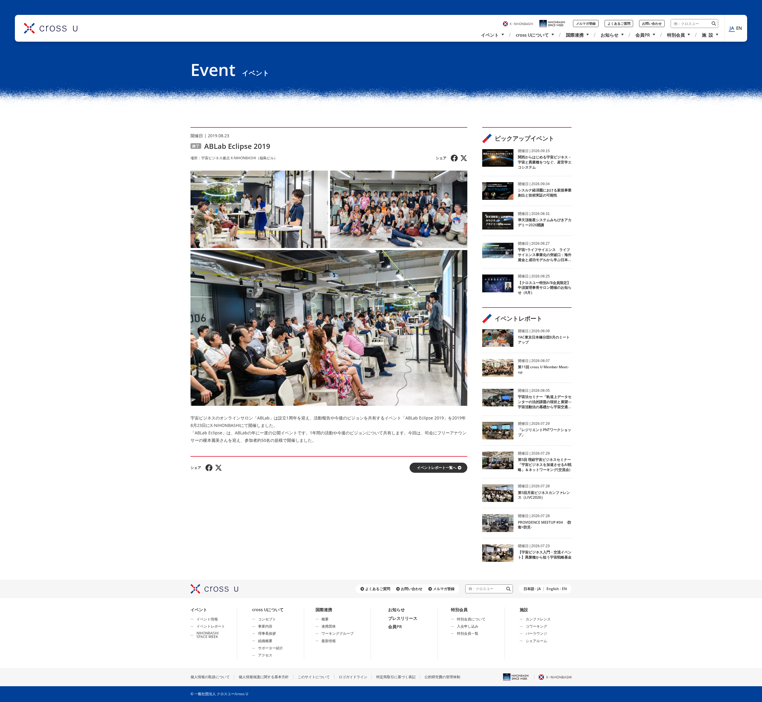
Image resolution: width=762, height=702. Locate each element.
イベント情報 (207, 619)
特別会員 (676, 35)
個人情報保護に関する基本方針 (264, 676)
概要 (325, 619)
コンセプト (267, 619)
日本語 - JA (532, 588)
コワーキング (536, 626)
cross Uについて (532, 35)
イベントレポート (210, 626)
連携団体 (328, 626)
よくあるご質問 (619, 23)
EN (739, 28)
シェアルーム (536, 640)
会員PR (642, 35)
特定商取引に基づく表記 (396, 676)
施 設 (707, 35)
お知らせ (610, 35)
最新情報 (328, 640)
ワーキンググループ (337, 633)
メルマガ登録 (586, 23)
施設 (524, 609)
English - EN (556, 588)
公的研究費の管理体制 (442, 676)
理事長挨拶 (267, 633)
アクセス (265, 655)
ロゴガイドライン (353, 676)
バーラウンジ (536, 633)
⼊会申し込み (467, 626)
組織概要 (265, 640)
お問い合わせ (652, 23)
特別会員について (471, 619)
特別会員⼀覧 (467, 633)
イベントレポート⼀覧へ (436, 467)
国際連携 (575, 35)
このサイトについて (314, 676)
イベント (490, 35)
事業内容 (265, 626)
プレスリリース (402, 618)
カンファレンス (538, 619)
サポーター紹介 (270, 647)
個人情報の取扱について (210, 676)
